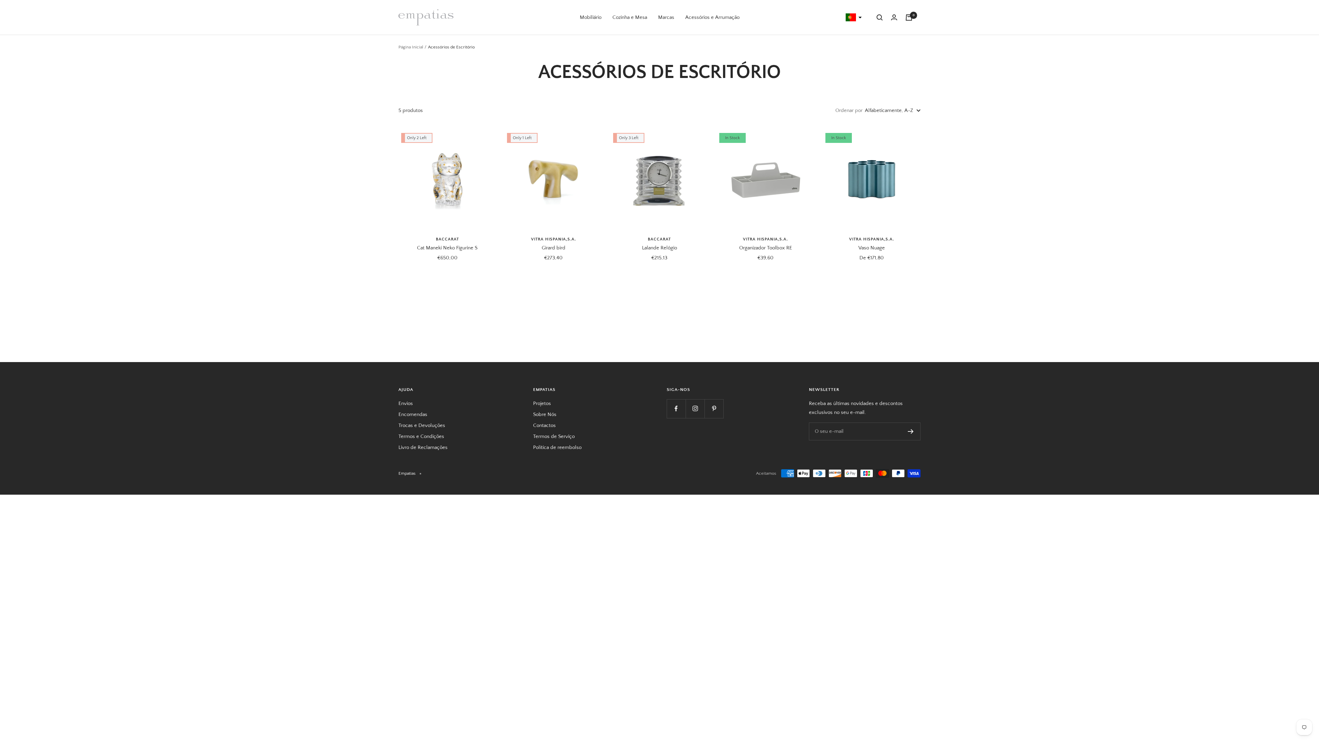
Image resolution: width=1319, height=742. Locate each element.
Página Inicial (410, 47)
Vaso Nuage (871, 248)
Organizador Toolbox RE (765, 248)
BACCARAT (447, 239)
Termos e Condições (421, 436)
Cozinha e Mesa (629, 17)
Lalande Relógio (659, 248)
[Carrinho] (908, 17)
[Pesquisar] (880, 17)
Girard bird (553, 248)
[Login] (894, 17)
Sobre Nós (544, 414)
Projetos (542, 403)
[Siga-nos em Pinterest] (713, 408)
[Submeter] (911, 431)
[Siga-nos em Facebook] (676, 408)
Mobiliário (590, 17)
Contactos (544, 425)
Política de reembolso (557, 447)
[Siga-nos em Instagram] (695, 408)
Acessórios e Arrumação (712, 17)
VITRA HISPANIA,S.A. (553, 239)
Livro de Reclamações (423, 447)
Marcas (666, 17)
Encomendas (412, 414)
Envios (405, 403)
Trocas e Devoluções (421, 425)
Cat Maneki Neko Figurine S (447, 248)
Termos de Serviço (554, 436)
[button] (853, 17)
